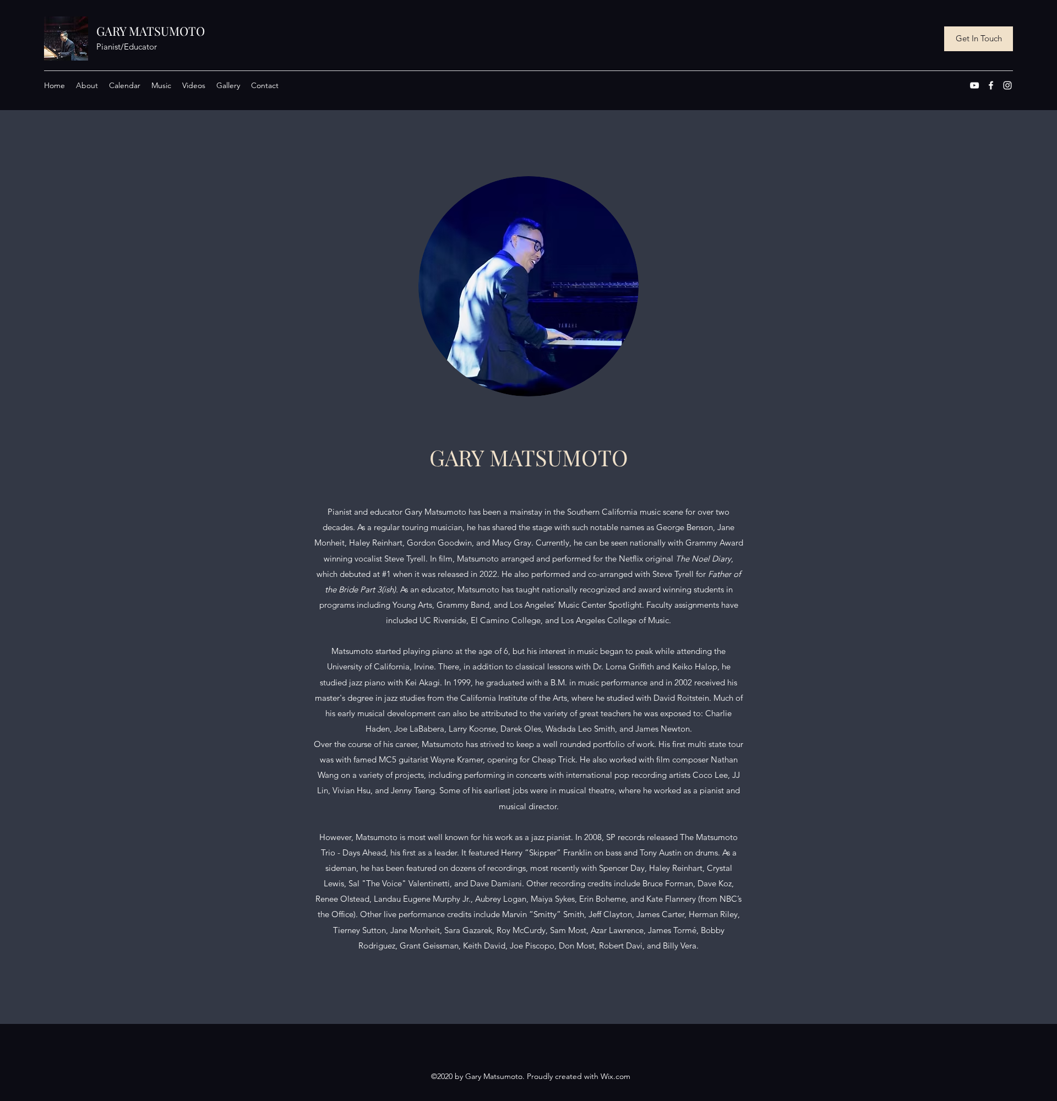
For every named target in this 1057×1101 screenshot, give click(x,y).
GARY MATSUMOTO (150, 31)
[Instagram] (1007, 85)
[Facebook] (990, 85)
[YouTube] (974, 85)
